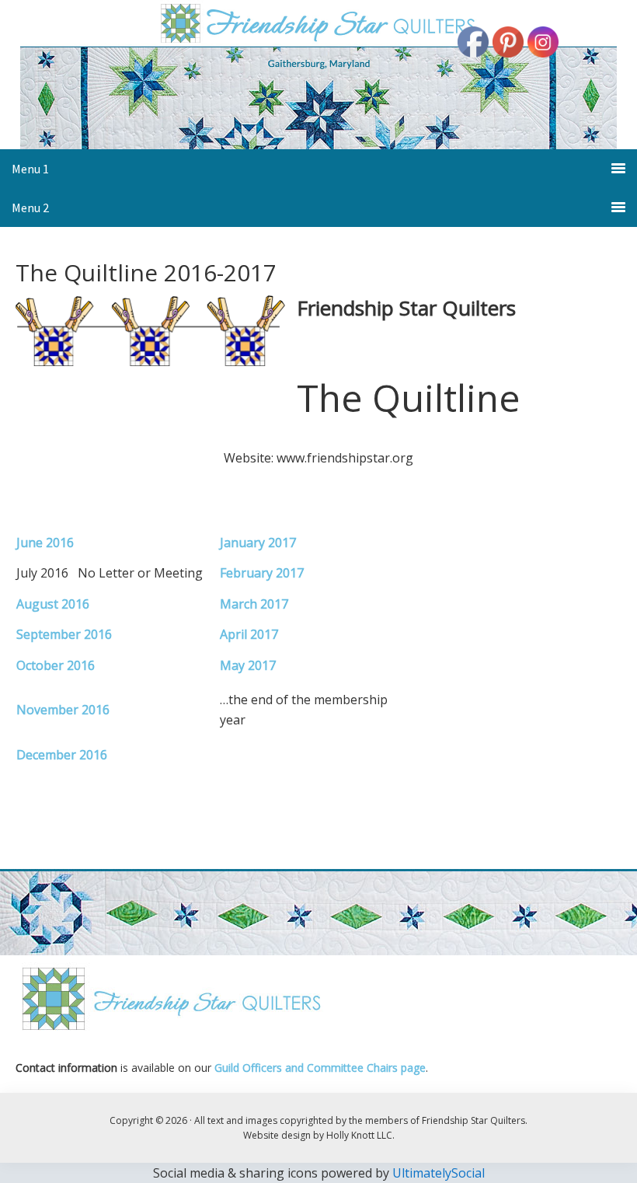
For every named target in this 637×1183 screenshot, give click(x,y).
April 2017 (249, 634)
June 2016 (45, 542)
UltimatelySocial (438, 1172)
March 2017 (254, 603)
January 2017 (258, 542)
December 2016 (61, 754)
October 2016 (55, 665)
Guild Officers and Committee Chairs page (320, 1067)
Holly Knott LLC (359, 1135)
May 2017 (248, 665)
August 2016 (52, 603)
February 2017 (262, 572)
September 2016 (64, 634)
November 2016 (63, 709)
